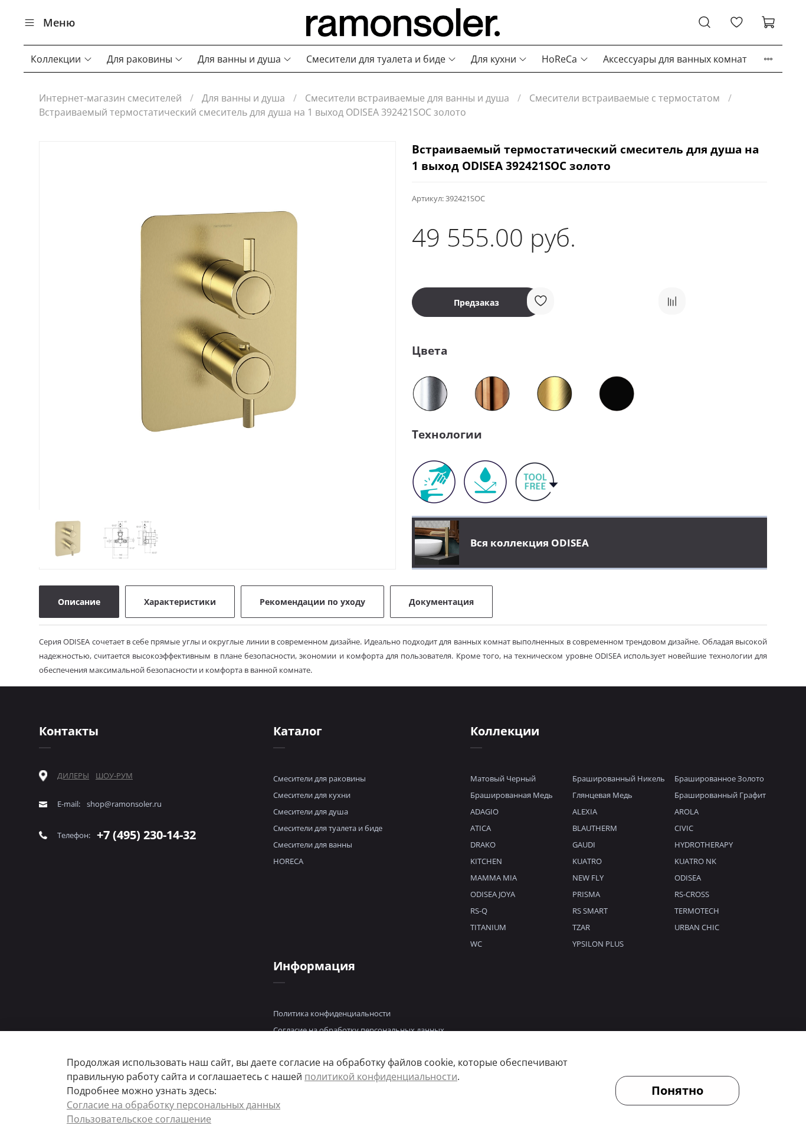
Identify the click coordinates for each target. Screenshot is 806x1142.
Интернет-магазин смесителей (110, 97)
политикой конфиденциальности (380, 1076)
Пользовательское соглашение (139, 1118)
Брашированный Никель (618, 778)
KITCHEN (486, 861)
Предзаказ (476, 302)
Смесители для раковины (319, 778)
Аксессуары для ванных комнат (675, 59)
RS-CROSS (691, 894)
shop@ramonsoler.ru (124, 804)
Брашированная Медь (511, 795)
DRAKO (483, 844)
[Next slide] (376, 321)
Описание (79, 601)
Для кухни (493, 59)
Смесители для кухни (311, 795)
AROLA (686, 811)
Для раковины (139, 59)
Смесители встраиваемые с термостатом (624, 97)
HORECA (288, 861)
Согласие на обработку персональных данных (358, 1030)
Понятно (677, 1090)
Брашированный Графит (720, 795)
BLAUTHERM (594, 828)
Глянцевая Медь (602, 795)
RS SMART (590, 910)
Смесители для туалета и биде (375, 59)
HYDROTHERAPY (703, 844)
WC (476, 943)
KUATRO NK (695, 861)
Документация (441, 601)
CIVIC (683, 828)
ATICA (480, 828)
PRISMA (586, 894)
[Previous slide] (58, 321)
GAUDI (583, 844)
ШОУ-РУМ (114, 775)
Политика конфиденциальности (332, 1013)
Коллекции (56, 59)
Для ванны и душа (239, 59)
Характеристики (180, 601)
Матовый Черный (503, 778)
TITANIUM (488, 927)
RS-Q (478, 910)
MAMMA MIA (493, 877)
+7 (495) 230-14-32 (146, 835)
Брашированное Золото (719, 778)
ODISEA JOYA (492, 894)
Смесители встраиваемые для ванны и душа (407, 97)
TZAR (581, 927)
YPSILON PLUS (598, 943)
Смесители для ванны (312, 844)
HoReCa (559, 59)
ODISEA (687, 877)
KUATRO (587, 861)
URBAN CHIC (696, 927)
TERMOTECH (696, 910)
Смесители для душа (310, 811)
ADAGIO (484, 811)
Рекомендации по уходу (312, 601)
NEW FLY (588, 877)
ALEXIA (584, 811)
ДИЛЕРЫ (73, 776)
